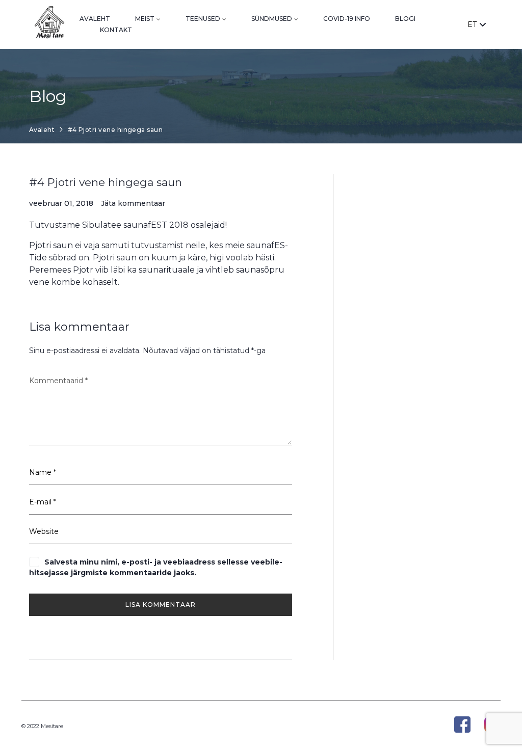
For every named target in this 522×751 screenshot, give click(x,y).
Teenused (203, 18)
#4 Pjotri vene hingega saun (105, 182)
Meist (144, 18)
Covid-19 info (346, 18)
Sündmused (271, 18)
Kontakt (116, 30)
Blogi (405, 18)
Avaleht (95, 18)
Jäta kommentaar (133, 203)
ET (472, 24)
